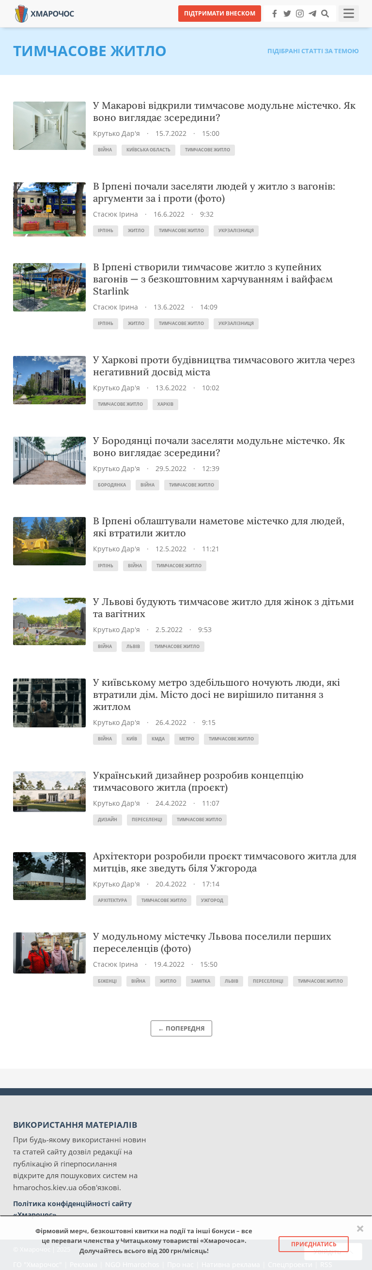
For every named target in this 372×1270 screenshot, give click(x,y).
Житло (136, 230)
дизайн (107, 819)
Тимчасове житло (207, 150)
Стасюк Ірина (115, 214)
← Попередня (181, 1028)
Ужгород (212, 900)
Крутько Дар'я (116, 133)
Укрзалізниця (236, 230)
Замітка (200, 981)
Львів (133, 646)
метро (186, 739)
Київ (131, 739)
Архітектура (112, 900)
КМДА (158, 739)
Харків (165, 404)
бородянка (112, 485)
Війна (105, 150)
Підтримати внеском (219, 13)
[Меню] (349, 13)
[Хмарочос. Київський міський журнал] (44, 12)
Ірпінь (105, 230)
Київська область (148, 150)
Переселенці (147, 819)
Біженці (107, 981)
